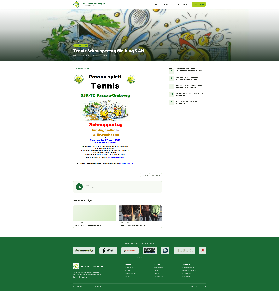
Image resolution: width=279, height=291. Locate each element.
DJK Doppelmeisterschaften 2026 (189, 70)
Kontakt (128, 276)
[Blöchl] (108, 250)
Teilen (146, 175)
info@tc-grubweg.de (189, 270)
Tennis (165, 4)
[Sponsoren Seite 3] (141, 257)
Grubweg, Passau (188, 268)
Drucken (157, 175)
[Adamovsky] (84, 250)
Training (156, 270)
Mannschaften (159, 268)
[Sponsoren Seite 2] (139, 257)
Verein (155, 4)
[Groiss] (150, 250)
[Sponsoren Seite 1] (137, 257)
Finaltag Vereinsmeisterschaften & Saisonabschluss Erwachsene (189, 86)
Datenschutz (186, 273)
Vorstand (128, 270)
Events (176, 4)
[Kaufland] (203, 250)
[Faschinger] (130, 250)
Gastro (185, 4)
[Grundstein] (165, 250)
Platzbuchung (199, 4)
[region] (139, 251)
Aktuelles (84, 42)
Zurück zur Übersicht (83, 68)
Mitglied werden (130, 273)
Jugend (156, 273)
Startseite (76, 42)
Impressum (186, 276)
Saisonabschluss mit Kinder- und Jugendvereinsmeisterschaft (188, 78)
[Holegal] (184, 250)
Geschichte (129, 268)
